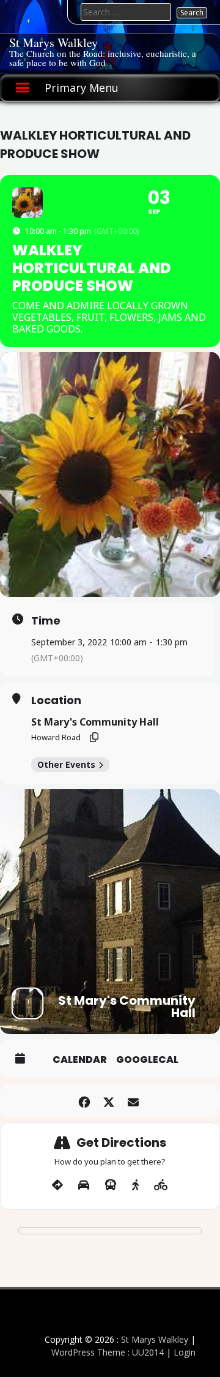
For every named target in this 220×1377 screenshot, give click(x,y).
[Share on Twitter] (108, 1100)
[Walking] (135, 1185)
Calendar (80, 1059)
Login (185, 1352)
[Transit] (110, 1185)
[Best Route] (57, 1185)
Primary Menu (82, 87)
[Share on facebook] (84, 1100)
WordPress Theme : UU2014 (107, 1352)
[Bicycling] (161, 1185)
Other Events (66, 764)
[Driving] (83, 1185)
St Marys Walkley (53, 42)
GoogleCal (147, 1059)
